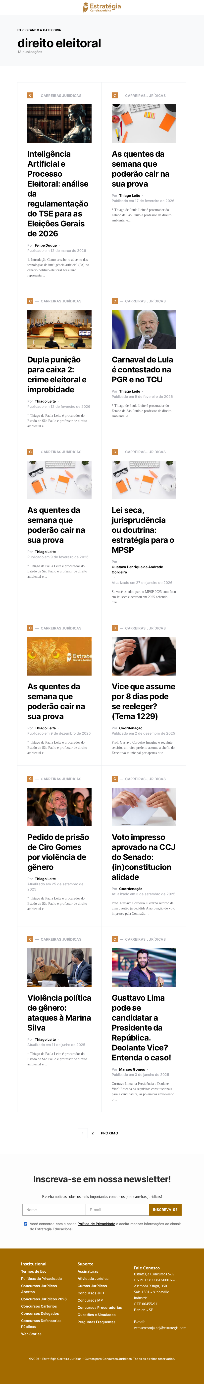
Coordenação (131, 728)
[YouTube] (105, 1369)
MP (90, 1300)
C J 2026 (44, 1299)
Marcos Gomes (132, 1069)
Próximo (109, 1133)
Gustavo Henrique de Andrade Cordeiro (137, 569)
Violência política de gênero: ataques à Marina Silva (59, 1013)
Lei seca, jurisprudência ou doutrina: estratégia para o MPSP (143, 530)
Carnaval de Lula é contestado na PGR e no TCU (142, 369)
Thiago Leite (129, 195)
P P (41, 1278)
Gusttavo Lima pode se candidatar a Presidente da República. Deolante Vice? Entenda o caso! (141, 1027)
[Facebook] (82, 1369)
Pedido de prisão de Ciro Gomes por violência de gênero (58, 852)
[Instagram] (98, 1369)
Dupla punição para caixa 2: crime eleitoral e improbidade (56, 374)
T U (34, 1271)
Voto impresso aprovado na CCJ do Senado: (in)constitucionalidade (143, 857)
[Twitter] (90, 1369)
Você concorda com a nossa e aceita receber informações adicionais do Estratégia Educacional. (106, 1226)
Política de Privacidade (96, 1224)
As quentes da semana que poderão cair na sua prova (140, 169)
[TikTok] (121, 1369)
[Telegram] (113, 1369)
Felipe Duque (46, 245)
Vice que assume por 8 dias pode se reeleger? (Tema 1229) (143, 701)
